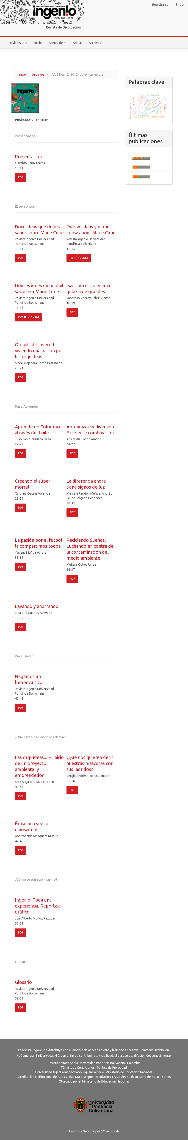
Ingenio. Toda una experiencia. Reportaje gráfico (38, 905)
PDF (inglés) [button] (78, 257)
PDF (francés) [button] (28, 316)
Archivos (95, 43)
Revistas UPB (18, 43)
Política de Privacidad (112, 1067)
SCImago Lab (110, 1131)
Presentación (28, 156)
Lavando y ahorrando (36, 606)
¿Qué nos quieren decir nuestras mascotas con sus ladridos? (89, 763)
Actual (77, 43)
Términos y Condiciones (78, 1067)
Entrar (180, 4)
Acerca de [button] (56, 43)
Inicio (38, 43)
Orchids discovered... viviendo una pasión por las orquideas (39, 350)
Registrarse (160, 4)
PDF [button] (20, 177)
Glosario (23, 982)
